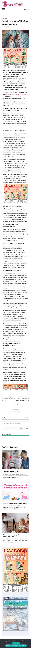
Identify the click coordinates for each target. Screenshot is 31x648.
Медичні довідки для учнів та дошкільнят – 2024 (12, 535)
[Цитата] (14, 428)
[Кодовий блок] (16, 428)
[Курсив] (5, 428)
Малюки (4, 18)
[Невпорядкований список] (13, 428)
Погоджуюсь (16, 643)
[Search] (28, 9)
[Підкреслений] (7, 428)
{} (20, 428)
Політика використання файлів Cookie (16, 645)
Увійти (27, 417)
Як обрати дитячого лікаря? (11, 471)
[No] (29, 643)
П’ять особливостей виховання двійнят (15, 503)
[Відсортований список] (11, 428)
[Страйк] (9, 428)
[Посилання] (18, 428)
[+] (22, 428)
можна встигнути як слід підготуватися (16, 94)
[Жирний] (3, 428)
